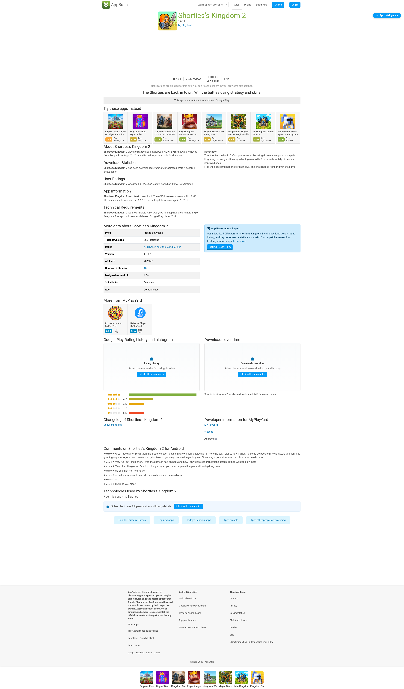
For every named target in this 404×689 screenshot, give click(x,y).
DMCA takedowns (238, 620)
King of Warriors (138, 131)
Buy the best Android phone (192, 627)
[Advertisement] (198, 53)
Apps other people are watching (268, 520)
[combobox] (210, 4)
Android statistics (187, 598)
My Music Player (138, 323)
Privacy (233, 605)
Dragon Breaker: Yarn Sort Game (144, 652)
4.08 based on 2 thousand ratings (162, 246)
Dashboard (261, 4)
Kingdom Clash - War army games (164, 131)
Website (208, 431)
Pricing (247, 4)
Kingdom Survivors (287, 131)
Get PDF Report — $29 (220, 247)
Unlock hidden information (151, 374)
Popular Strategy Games (132, 520)
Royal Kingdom (186, 131)
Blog (232, 634)
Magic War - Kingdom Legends (238, 131)
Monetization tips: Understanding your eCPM (251, 642)
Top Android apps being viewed (143, 631)
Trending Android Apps (190, 613)
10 (145, 268)
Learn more (239, 241)
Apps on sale (231, 520)
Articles (233, 627)
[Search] (226, 4)
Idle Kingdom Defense (263, 131)
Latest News (134, 645)
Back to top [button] (396, 660)
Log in (295, 4)
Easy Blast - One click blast (141, 638)
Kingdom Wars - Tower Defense (214, 131)
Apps (236, 4)
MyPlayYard (132, 300)
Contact (234, 598)
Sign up (278, 4)
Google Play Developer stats (192, 605)
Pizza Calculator (113, 323)
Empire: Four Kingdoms (115, 131)
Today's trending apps (199, 520)
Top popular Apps (187, 620)
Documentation (237, 613)
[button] (252, 439)
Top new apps (166, 520)
